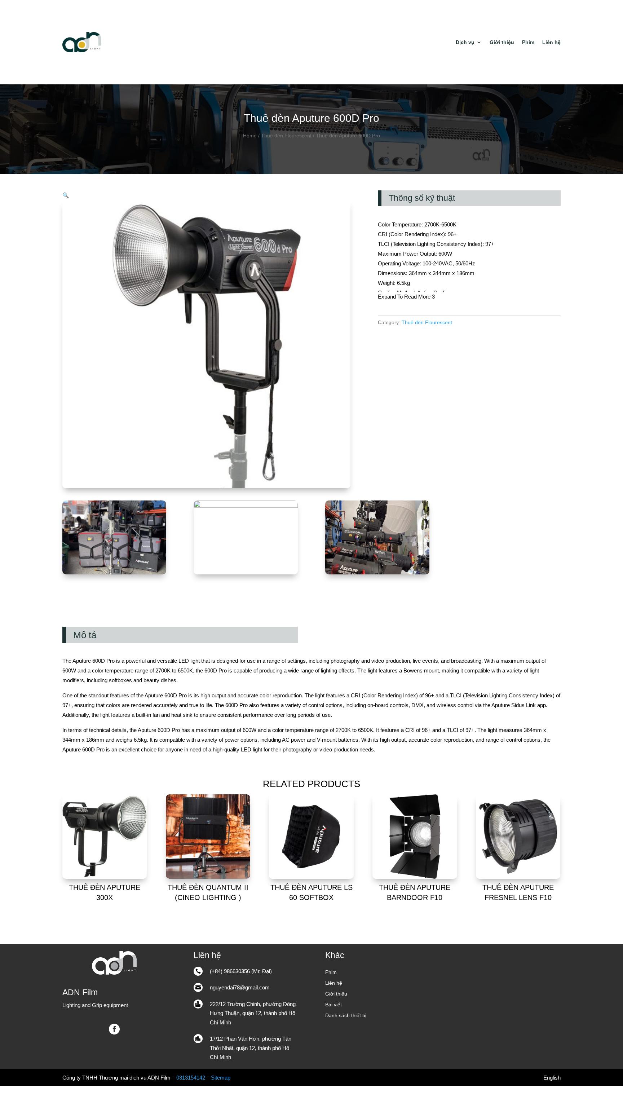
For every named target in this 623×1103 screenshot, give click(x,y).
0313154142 (190, 1078)
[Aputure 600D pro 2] (114, 572)
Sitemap (220, 1078)
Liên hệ (551, 42)
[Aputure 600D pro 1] (246, 506)
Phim (528, 42)
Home (250, 135)
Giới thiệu (502, 42)
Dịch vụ (465, 42)
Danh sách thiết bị (345, 1015)
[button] (65, 195)
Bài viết (333, 1004)
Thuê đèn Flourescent (286, 135)
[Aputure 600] (377, 572)
